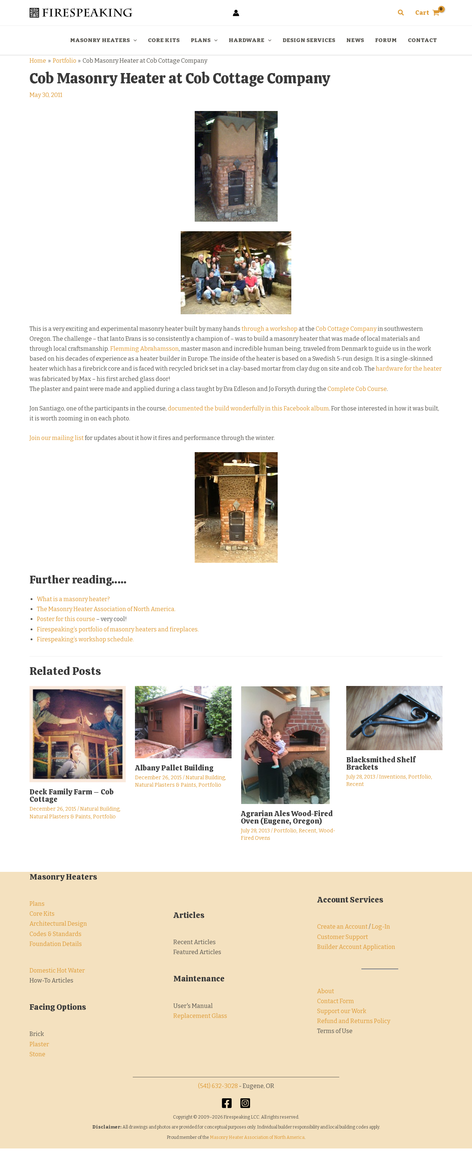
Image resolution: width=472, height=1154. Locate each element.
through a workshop (270, 328)
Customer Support (342, 936)
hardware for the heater (409, 368)
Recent (307, 831)
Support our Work (341, 1011)
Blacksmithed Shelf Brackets (381, 763)
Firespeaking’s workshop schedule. (85, 639)
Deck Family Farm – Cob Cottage (72, 795)
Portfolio (104, 817)
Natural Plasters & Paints (60, 817)
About (325, 991)
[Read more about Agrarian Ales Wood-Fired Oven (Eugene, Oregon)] (286, 744)
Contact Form (335, 1001)
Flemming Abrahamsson (144, 348)
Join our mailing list (57, 437)
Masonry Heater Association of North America (257, 1137)
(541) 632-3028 (218, 1085)
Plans (37, 903)
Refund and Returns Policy (353, 1021)
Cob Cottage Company (346, 328)
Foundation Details (56, 943)
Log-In (381, 926)
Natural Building (99, 809)
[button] (401, 13)
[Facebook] (226, 1103)
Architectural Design (58, 923)
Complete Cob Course (357, 388)
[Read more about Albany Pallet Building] (183, 721)
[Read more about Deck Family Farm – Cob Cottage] (78, 733)
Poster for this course (66, 619)
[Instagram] (245, 1103)
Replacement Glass (200, 1015)
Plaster (39, 1044)
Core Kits (42, 913)
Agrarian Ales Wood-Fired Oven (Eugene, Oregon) (287, 817)
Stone (37, 1054)
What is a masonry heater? (73, 599)
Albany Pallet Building (174, 768)
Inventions (392, 777)
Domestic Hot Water (57, 970)
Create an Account (342, 926)
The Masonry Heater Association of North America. (106, 609)
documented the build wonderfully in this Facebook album (248, 408)
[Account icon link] (236, 13)
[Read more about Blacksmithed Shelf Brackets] (394, 717)
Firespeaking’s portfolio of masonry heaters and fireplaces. (118, 629)
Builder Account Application (356, 946)
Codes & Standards (55, 934)
